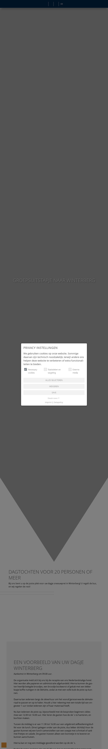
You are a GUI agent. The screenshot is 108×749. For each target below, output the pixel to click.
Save (54, 392)
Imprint (48, 402)
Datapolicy (58, 402)
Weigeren (54, 386)
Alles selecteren (54, 380)
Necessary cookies (32, 371)
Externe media (76, 371)
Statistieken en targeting (54, 371)
